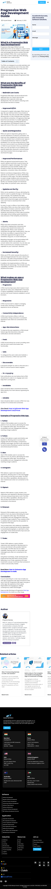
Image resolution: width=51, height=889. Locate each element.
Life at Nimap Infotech (38, 842)
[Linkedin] (48, 862)
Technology (40, 669)
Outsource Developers (7, 669)
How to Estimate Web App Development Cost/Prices (15, 410)
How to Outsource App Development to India (13, 571)
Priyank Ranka (8, 620)
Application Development (8, 818)
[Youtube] (39, 865)
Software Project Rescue (8, 805)
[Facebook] (35, 862)
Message (35, 37)
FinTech (4, 841)
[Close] (49, 435)
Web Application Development (9, 820)
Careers (35, 844)
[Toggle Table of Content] (16, 61)
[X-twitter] (44, 862)
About (19, 839)
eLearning (5, 843)
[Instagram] (39, 862)
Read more (5, 695)
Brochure (20, 849)
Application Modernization (8, 824)
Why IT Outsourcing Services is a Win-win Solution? (10, 672)
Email (34, 31)
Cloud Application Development (10, 826)
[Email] (13, 643)
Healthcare (5, 839)
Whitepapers (21, 845)
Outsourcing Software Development (10, 803)
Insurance (5, 853)
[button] (48, 2)
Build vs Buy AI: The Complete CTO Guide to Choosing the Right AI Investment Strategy (34, 674)
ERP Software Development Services (11, 811)
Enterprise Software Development (10, 809)
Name (34, 25)
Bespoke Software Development (10, 799)
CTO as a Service (34, 670)
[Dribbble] (48, 865)
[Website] (15, 643)
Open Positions (37, 846)
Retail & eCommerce (7, 847)
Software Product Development (10, 801)
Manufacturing (6, 845)
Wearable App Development (9, 832)
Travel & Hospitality (7, 849)
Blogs (19, 841)
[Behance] (44, 865)
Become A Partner (38, 840)
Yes (44, 443)
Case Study (20, 843)
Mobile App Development (8, 828)
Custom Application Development (10, 822)
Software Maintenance (8, 807)
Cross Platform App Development (10, 830)
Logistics (5, 851)
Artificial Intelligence (27, 670)
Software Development (8, 797)
